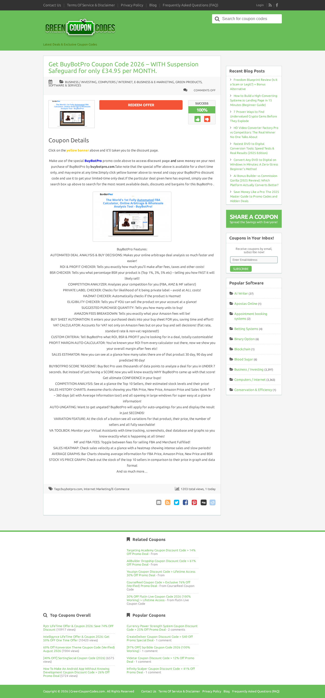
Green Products (188, 82)
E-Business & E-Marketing (154, 82)
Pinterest (195, 502)
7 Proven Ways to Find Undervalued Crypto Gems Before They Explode (253, 116)
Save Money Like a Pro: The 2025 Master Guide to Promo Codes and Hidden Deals (254, 196)
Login (260, 5)
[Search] (217, 18)
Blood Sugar (243, 359)
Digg (204, 502)
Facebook (186, 502)
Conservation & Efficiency (253, 389)
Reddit (212, 502)
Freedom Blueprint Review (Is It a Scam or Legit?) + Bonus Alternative (254, 84)
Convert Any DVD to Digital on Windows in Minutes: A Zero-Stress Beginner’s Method (254, 164)
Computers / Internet (115, 82)
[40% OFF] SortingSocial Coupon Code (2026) (74, 658)
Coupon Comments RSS (168, 502)
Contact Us (52, 5)
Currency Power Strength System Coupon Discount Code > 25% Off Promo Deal (162, 627)
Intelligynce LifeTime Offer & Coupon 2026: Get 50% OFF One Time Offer (76, 638)
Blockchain (242, 349)
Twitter (177, 502)
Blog (153, 5)
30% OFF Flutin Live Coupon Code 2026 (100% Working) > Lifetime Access (159, 598)
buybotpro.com (71, 489)
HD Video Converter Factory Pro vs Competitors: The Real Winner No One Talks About (254, 132)
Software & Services (64, 85)
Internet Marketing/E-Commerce (106, 489)
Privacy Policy (132, 5)
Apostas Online (245, 303)
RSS (270, 5)
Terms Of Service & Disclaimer (91, 5)
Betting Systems (246, 328)
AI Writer (241, 293)
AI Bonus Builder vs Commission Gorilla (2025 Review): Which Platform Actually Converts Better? (254, 180)
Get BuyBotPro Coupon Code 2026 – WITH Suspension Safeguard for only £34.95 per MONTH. (123, 67)
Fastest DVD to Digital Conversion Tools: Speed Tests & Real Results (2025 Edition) (252, 148)
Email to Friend (159, 502)
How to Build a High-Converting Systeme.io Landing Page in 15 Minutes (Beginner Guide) (253, 100)
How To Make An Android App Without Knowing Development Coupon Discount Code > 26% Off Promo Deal (76, 672)
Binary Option (244, 339)
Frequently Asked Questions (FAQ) (190, 5)
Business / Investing (80, 82)
